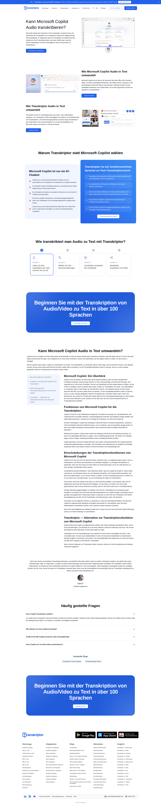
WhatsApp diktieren (75, 753)
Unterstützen (69, 796)
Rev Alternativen (97, 770)
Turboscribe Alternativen (99, 782)
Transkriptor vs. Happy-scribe (125, 762)
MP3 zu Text (25, 759)
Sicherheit (25, 787)
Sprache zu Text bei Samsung (78, 779)
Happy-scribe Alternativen (100, 762)
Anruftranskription (27, 776)
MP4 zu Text (25, 762)
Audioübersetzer (26, 767)
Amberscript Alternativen (99, 747)
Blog (75, 796)
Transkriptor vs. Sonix (123, 773)
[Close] (159, 2)
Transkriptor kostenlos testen (108, 216)
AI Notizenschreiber (27, 747)
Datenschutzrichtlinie (44, 796)
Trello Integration (50, 782)
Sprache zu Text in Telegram (77, 764)
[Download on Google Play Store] (85, 735)
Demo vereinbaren (115, 8)
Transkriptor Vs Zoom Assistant (72, 661)
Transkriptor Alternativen (99, 779)
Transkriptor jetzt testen (80, 323)
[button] (95, 8)
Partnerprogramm (27, 784)
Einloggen (103, 8)
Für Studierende (26, 782)
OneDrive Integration (51, 776)
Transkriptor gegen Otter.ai (93, 661)
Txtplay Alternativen (98, 784)
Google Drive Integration (52, 747)
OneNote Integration (51, 773)
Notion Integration (50, 753)
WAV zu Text (25, 764)
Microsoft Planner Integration (53, 770)
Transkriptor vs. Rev (122, 770)
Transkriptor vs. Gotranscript (124, 759)
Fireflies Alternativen (98, 756)
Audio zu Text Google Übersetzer (78, 756)
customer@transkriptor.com (115, 796)
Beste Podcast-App (75, 767)
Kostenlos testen (89, 95)
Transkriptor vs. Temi (122, 776)
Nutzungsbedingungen (58, 796)
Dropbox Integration (51, 779)
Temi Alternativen (97, 776)
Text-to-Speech (26, 779)
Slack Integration (50, 759)
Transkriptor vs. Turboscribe (124, 779)
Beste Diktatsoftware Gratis (77, 750)
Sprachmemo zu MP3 (75, 786)
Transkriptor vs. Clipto (123, 750)
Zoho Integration (50, 762)
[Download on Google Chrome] (128, 735)
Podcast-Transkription (28, 773)
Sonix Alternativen (98, 773)
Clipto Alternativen (98, 750)
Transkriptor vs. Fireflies (123, 756)
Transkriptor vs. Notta (122, 764)
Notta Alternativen (98, 764)
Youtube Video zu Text (28, 753)
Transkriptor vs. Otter (122, 767)
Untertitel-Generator (27, 756)
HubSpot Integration (51, 750)
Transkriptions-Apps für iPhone (78, 773)
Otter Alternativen (98, 767)
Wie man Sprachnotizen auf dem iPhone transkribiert (80, 782)
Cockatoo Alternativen (99, 753)
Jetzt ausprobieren (125, 2)
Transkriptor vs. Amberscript (124, 747)
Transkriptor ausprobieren (36, 50)
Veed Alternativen (98, 787)
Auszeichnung (86, 8)
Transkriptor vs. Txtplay (123, 782)
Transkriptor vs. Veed (122, 784)
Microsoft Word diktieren (76, 762)
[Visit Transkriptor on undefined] (25, 796)
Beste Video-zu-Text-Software (77, 770)
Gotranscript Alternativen (99, 759)
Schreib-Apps (73, 776)
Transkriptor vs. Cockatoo (124, 753)
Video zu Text (25, 750)
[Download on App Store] (107, 735)
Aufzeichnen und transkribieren (30, 770)
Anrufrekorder (73, 747)
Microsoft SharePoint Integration (54, 764)
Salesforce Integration (52, 756)
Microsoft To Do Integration (53, 767)
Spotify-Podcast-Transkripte (77, 759)
